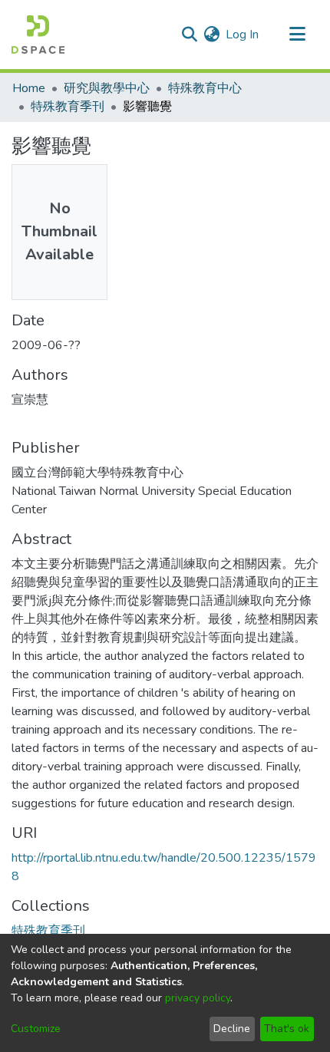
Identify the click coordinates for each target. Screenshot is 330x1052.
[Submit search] (189, 34)
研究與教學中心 (107, 88)
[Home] (38, 34)
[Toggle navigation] (297, 34)
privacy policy (197, 998)
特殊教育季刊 (67, 106)
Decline (231, 1028)
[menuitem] (211, 34)
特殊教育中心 (205, 88)
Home (28, 88)
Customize (36, 1028)
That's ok (286, 1028)
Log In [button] (243, 34)
